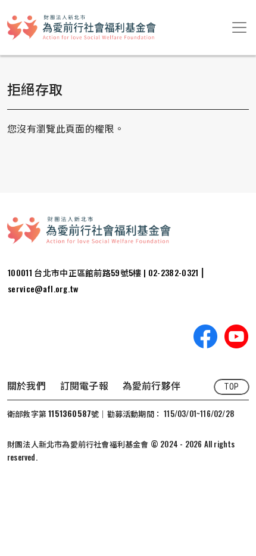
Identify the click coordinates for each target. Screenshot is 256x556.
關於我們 (26, 385)
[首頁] (81, 27)
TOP (231, 386)
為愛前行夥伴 (151, 385)
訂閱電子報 (84, 385)
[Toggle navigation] (239, 27)
